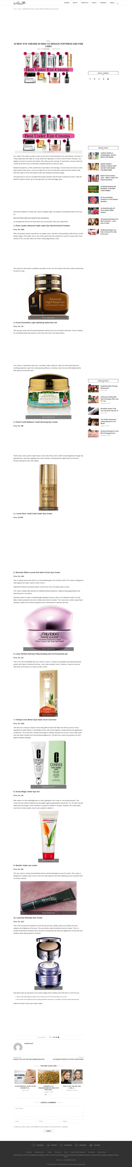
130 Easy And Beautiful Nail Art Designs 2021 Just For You (109, 399)
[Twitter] (94, 79)
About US (29, 1152)
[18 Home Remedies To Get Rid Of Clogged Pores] (93, 433)
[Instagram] (99, 79)
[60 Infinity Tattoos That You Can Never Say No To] (93, 411)
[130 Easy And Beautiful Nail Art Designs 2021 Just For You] (93, 399)
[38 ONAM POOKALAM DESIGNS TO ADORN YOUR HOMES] (93, 189)
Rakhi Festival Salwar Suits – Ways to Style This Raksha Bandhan (109, 178)
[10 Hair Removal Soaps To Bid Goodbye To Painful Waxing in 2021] (25, 1077)
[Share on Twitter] (54, 1037)
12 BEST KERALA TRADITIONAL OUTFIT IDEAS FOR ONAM (108, 155)
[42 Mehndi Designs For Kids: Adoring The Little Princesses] (93, 232)
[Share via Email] (58, 1037)
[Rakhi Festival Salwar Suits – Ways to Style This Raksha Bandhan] (93, 178)
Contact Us (58, 1152)
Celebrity (103, 2)
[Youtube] (108, 79)
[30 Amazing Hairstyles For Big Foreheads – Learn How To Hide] (93, 221)
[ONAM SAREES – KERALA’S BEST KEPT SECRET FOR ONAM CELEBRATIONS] (93, 166)
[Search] (118, 3)
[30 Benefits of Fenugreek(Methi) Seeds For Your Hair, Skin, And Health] (48, 1077)
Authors (49, 1152)
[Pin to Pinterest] (56, 1037)
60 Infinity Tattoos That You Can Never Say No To (109, 409)
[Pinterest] (103, 79)
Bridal (112, 2)
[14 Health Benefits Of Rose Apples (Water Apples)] (93, 211)
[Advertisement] (46, 25)
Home (15, 9)
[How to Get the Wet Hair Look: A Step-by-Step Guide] (72, 1077)
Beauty (75, 2)
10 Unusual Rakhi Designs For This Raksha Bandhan (109, 199)
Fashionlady (46, 49)
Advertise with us (39, 1152)
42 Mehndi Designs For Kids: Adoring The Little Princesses (109, 232)
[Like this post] (51, 1037)
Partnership (91, 1152)
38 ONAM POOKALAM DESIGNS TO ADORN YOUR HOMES (108, 188)
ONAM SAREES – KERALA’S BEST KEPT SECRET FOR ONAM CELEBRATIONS (109, 167)
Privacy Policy (102, 1152)
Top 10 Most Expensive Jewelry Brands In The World (108, 421)
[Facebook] (90, 79)
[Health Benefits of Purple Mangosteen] (93, 388)
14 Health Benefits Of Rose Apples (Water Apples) (108, 210)
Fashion (66, 2)
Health (94, 2)
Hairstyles (84, 2)
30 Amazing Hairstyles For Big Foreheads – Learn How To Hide (109, 221)
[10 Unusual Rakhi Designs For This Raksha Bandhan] (93, 200)
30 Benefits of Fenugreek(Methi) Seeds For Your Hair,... (48, 1087)
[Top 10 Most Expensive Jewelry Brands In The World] (93, 422)
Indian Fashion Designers (78, 1152)
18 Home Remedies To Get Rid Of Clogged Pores (110, 432)
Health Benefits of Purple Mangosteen (109, 387)
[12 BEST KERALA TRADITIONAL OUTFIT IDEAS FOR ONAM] (93, 155)
